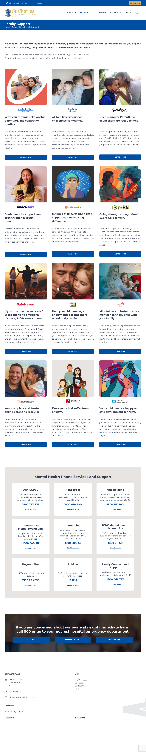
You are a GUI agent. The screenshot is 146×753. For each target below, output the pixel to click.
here (79, 58)
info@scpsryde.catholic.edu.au (22, 697)
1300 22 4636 (30, 580)
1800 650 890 (73, 504)
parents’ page (106, 432)
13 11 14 (73, 580)
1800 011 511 (115, 542)
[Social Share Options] (77, 752)
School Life (17, 27)
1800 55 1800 (115, 504)
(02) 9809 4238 (15, 691)
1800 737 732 (30, 504)
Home (8, 27)
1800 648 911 (31, 543)
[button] (137, 13)
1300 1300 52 (73, 542)
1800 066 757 (115, 579)
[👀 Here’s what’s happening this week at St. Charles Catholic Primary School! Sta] (108, 737)
